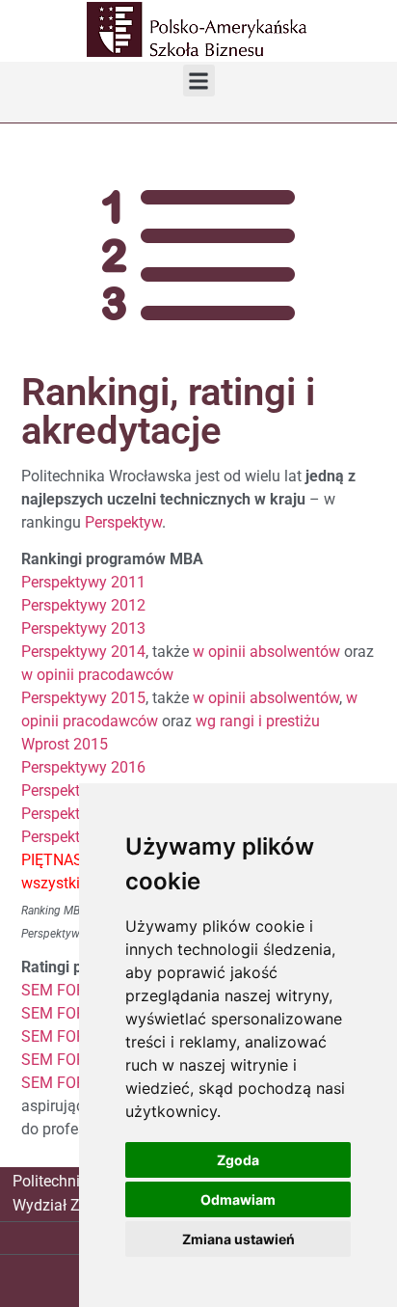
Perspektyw (123, 522)
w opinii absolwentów (266, 651)
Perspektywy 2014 (83, 651)
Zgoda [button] (238, 1160)
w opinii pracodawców (97, 675)
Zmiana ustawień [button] (238, 1239)
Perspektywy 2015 (83, 698)
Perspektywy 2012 (83, 605)
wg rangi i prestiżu (258, 721)
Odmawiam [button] (238, 1199)
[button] (199, 80)
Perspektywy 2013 (83, 628)
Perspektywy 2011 (83, 582)
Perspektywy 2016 (83, 767)
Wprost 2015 (64, 744)
